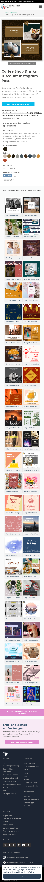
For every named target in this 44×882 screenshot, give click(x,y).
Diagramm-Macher (10, 775)
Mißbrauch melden (10, 835)
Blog (25, 776)
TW (17, 118)
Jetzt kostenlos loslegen (22, 742)
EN (14, 118)
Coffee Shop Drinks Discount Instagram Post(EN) (17, 113)
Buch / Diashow (29, 763)
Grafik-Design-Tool (10, 778)
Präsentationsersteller (12, 785)
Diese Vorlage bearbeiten (18, 104)
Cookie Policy (28, 872)
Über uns (27, 796)
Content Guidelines (10, 828)
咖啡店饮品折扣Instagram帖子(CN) (27, 115)
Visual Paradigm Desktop (26, 1)
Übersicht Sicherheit (11, 831)
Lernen (26, 773)
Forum (26, 770)
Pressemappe (29, 803)
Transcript (7, 180)
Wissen (26, 779)
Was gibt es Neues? (31, 799)
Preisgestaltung (9, 794)
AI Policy (6, 821)
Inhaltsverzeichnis (31, 786)
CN (19, 118)
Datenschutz (8, 825)
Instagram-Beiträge (11, 12)
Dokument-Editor (9, 781)
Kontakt (27, 806)
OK (22, 876)
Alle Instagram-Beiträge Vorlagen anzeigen (22, 712)
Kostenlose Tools (30, 783)
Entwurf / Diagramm (31, 766)
